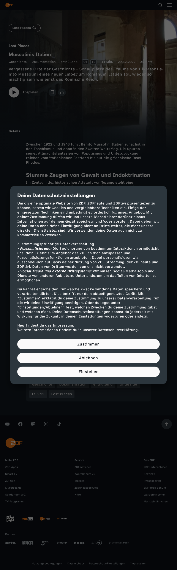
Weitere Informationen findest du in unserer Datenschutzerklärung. (78, 330)
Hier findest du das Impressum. (45, 325)
